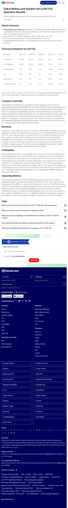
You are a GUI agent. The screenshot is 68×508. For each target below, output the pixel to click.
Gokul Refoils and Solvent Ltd (14, 29)
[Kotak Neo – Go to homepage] (8, 2)
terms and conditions (18, 256)
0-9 (11, 433)
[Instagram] (23, 301)
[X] (16, 301)
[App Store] (18, 296)
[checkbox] (4, 256)
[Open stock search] (59, 2)
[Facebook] (29, 301)
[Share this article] (63, 20)
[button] (48, 3)
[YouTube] (19, 301)
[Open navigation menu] (63, 2)
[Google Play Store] (6, 296)
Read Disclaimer (13, 447)
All (14, 433)
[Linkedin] (26, 301)
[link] (17, 277)
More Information (7, 499)
